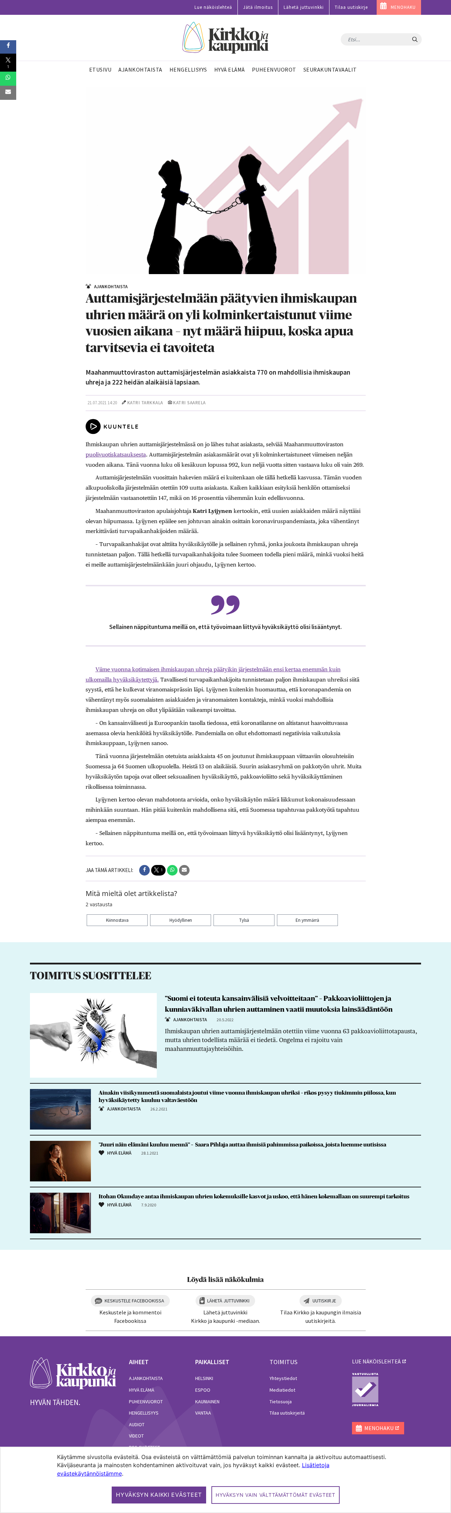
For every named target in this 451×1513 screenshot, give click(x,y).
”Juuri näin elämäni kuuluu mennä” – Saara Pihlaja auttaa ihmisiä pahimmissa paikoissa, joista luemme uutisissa (242, 1145)
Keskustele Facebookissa (134, 1300)
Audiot (136, 1424)
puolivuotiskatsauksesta (116, 454)
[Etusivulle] (226, 38)
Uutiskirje (324, 1300)
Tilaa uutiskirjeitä (287, 1413)
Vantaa (203, 1413)
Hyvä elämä (141, 1390)
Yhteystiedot (283, 1378)
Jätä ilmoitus (258, 7)
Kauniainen (207, 1401)
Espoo (202, 1390)
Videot (136, 1436)
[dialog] (225, 1480)
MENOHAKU (403, 7)
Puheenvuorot (146, 1401)
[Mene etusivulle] (73, 1372)
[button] (144, 870)
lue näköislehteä (376, 1361)
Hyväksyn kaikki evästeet (159, 1494)
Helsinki (204, 1378)
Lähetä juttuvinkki (304, 7)
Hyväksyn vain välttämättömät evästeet (275, 1495)
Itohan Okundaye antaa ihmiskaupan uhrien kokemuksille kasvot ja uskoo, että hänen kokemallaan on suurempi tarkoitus (254, 1196)
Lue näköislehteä (213, 7)
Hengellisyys (144, 1413)
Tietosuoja (281, 1401)
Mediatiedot (282, 1390)
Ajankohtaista (146, 1378)
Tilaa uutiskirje (351, 7)
